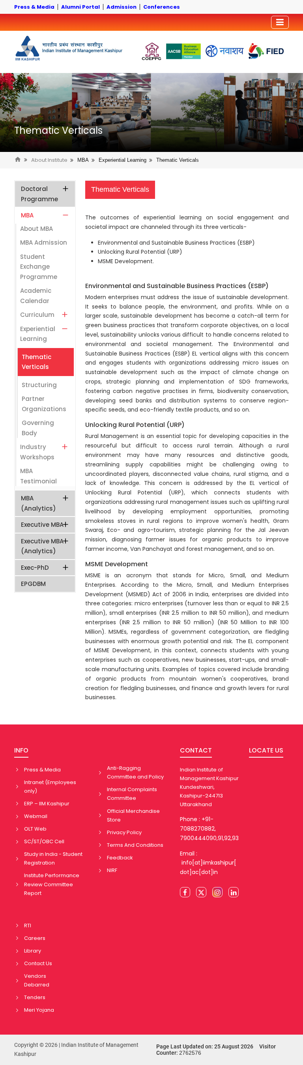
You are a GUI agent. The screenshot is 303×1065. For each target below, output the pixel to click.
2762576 (190, 1053)
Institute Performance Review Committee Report (51, 884)
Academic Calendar (35, 295)
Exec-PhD (35, 567)
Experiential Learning (122, 160)
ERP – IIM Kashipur (46, 803)
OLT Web (35, 829)
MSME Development (116, 564)
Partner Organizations (44, 404)
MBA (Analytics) (38, 503)
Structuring (39, 385)
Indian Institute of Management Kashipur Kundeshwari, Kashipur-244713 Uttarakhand (209, 787)
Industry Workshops (37, 452)
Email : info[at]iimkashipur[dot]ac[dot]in (208, 863)
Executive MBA (42, 524)
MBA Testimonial (38, 476)
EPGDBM (33, 584)
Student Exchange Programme (38, 267)
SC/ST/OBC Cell (44, 841)
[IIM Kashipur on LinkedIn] (233, 892)
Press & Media (42, 769)
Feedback (120, 857)
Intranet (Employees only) (50, 787)
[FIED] (266, 51)
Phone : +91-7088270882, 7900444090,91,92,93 (209, 828)
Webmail (35, 816)
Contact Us (38, 963)
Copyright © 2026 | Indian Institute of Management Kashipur (76, 1050)
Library (32, 951)
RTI (27, 925)
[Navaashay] (224, 51)
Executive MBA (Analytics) (42, 546)
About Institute (49, 160)
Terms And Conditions (135, 845)
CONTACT (196, 750)
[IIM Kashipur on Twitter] (201, 892)
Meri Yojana (39, 1010)
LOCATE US (266, 750)
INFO (21, 750)
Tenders (34, 997)
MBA (83, 160)
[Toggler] (280, 22)
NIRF (112, 870)
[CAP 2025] (151, 51)
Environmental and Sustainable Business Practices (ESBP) (177, 286)
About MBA (36, 229)
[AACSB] (183, 51)
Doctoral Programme (39, 194)
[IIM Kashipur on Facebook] (185, 892)
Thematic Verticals (58, 131)
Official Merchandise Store (133, 815)
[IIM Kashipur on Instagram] (217, 892)
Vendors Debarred (36, 980)
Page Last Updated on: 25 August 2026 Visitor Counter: (216, 1049)
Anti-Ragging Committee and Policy (135, 772)
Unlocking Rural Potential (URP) (135, 425)
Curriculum (37, 315)
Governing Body (38, 428)
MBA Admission (43, 242)
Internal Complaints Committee (132, 794)
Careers (34, 938)
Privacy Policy (124, 832)
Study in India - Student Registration (53, 858)
